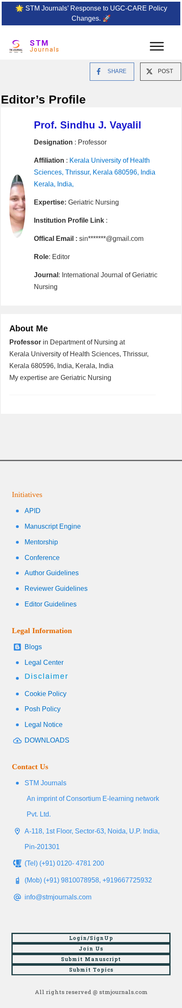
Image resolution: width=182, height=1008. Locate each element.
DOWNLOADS (47, 740)
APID (33, 510)
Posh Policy (43, 709)
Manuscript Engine (53, 526)
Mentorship (41, 542)
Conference (42, 557)
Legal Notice (44, 724)
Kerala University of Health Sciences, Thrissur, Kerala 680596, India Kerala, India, (94, 172)
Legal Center (44, 662)
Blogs (33, 646)
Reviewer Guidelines (56, 588)
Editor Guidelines (51, 604)
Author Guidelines (52, 572)
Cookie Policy (45, 693)
